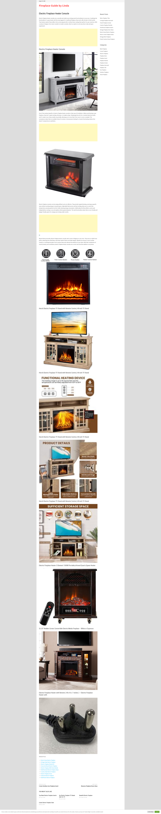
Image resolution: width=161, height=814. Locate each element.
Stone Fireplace (103, 74)
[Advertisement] (68, 37)
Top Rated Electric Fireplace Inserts (48, 795)
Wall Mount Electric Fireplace (48, 777)
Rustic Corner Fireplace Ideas (107, 34)
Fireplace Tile (103, 67)
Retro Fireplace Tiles (105, 18)
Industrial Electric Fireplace (47, 775)
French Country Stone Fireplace (107, 39)
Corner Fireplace (104, 51)
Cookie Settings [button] (150, 811)
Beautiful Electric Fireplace (85, 795)
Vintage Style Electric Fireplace (48, 762)
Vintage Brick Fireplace (105, 37)
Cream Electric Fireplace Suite (46, 802)
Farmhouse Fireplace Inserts (106, 27)
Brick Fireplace (103, 49)
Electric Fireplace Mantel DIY (47, 764)
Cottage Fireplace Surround (106, 20)
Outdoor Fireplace (104, 72)
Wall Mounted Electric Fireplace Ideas (50, 770)
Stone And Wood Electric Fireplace (49, 766)
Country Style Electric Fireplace (48, 771)
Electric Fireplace (104, 53)
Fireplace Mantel (104, 60)
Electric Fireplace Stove (46, 773)
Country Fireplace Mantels (106, 25)
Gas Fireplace (103, 70)
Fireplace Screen (104, 63)
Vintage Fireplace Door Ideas (106, 30)
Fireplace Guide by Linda (54, 5)
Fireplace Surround (104, 65)
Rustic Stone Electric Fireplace (48, 760)
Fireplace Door (103, 56)
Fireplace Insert (103, 58)
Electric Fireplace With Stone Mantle (49, 768)
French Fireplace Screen (105, 23)
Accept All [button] (157, 811)
